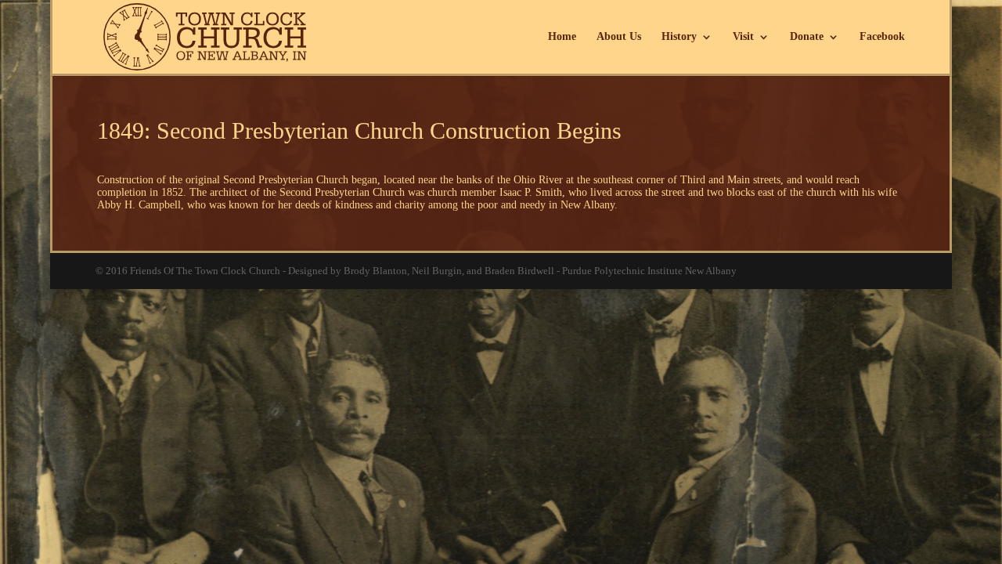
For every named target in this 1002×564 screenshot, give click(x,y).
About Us (619, 36)
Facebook (882, 36)
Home (562, 36)
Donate (807, 36)
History (679, 36)
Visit (743, 36)
